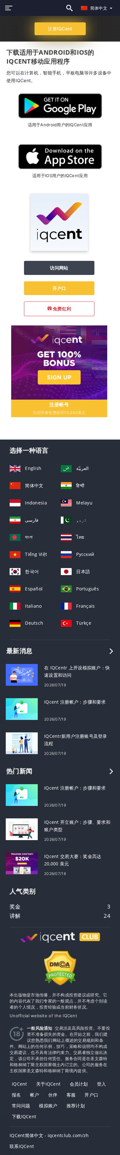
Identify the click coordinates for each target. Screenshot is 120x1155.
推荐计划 (76, 1106)
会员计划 (79, 1084)
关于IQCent (48, 1084)
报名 (16, 1095)
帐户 (34, 1095)
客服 (71, 1095)
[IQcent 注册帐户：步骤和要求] (22, 709)
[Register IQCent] (59, 362)
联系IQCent (22, 1146)
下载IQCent (24, 1116)
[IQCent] (59, 249)
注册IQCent (60, 28)
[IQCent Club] (60, 943)
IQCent (19, 1084)
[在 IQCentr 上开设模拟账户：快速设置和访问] (22, 674)
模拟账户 (48, 1106)
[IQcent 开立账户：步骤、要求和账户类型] (22, 829)
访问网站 (59, 267)
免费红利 (61, 308)
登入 (101, 1084)
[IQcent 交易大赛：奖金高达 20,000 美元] (22, 863)
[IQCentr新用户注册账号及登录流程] (22, 743)
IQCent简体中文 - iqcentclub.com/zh (49, 1135)
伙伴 (53, 1095)
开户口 (59, 288)
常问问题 (21, 1106)
